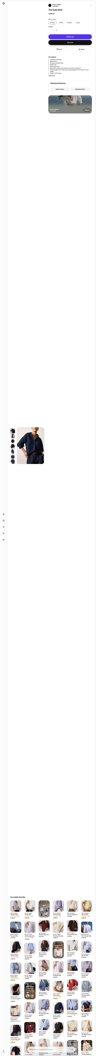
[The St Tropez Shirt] (86, 927)
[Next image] (41, 446)
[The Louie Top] (86, 1006)
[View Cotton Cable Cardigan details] (32, 991)
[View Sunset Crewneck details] (32, 996)
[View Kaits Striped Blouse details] (70, 1053)
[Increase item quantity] (56, 30)
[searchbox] (51, 1049)
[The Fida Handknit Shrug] (86, 1045)
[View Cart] (3, 527)
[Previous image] (20, 446)
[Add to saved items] (18, 909)
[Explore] (3, 520)
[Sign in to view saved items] (3, 540)
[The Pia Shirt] (15, 968)
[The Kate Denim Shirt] (44, 985)
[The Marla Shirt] (29, 1027)
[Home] (3, 514)
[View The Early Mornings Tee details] (46, 909)
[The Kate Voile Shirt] (72, 906)
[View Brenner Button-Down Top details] (75, 1053)
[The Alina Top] (72, 945)
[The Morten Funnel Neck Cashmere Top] (15, 989)
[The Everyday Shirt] (15, 1030)
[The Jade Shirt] (15, 927)
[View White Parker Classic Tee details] (58, 953)
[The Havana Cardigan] (58, 986)
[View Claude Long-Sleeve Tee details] (28, 996)
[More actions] (91, 5)
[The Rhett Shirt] (58, 967)
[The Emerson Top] (44, 1044)
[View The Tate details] (42, 909)
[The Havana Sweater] (15, 1010)
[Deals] (3, 533)
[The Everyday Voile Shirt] (58, 927)
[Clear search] (72, 1049)
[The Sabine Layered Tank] (86, 1026)
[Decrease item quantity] (50, 30)
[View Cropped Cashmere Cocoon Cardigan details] (28, 991)
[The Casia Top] (58, 1008)
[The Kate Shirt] (15, 906)
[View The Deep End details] (46, 914)
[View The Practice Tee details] (42, 914)
